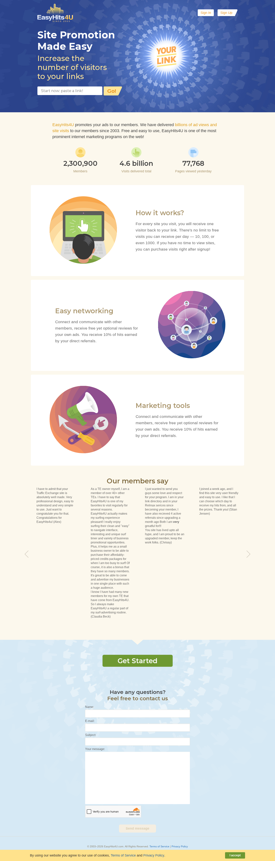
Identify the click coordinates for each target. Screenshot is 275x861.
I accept (235, 855)
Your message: (95, 749)
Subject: (90, 735)
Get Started (137, 661)
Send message (137, 828)
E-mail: (89, 721)
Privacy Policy (180, 846)
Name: (89, 706)
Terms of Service (159, 846)
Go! (111, 91)
